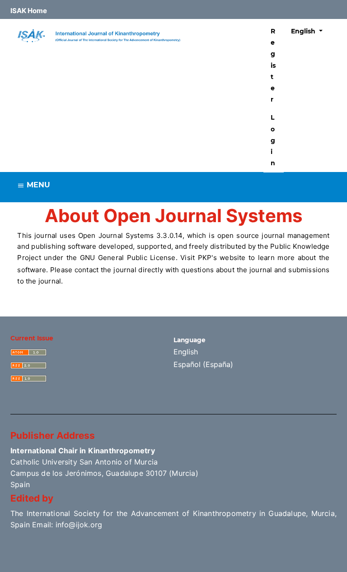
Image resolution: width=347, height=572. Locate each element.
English (186, 351)
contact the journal (105, 269)
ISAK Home (28, 10)
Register (273, 65)
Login (273, 140)
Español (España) (203, 364)
